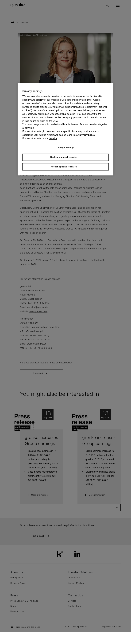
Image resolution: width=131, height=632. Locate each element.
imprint (53, 138)
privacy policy (87, 135)
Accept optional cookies (64, 167)
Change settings (65, 147)
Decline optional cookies (63, 157)
